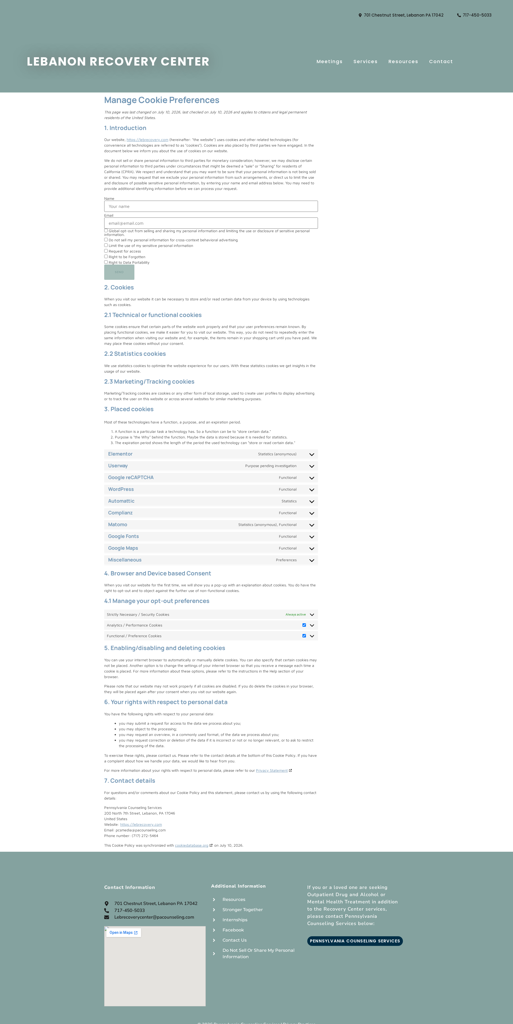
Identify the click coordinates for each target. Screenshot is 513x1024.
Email (108, 215)
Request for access (124, 251)
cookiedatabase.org (191, 845)
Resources (403, 61)
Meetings (330, 61)
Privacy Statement (272, 770)
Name (109, 198)
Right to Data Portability (129, 262)
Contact (441, 61)
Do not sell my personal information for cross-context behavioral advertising (173, 240)
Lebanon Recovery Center (118, 61)
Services (365, 61)
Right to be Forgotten (126, 257)
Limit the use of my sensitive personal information (150, 245)
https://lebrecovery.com (147, 139)
